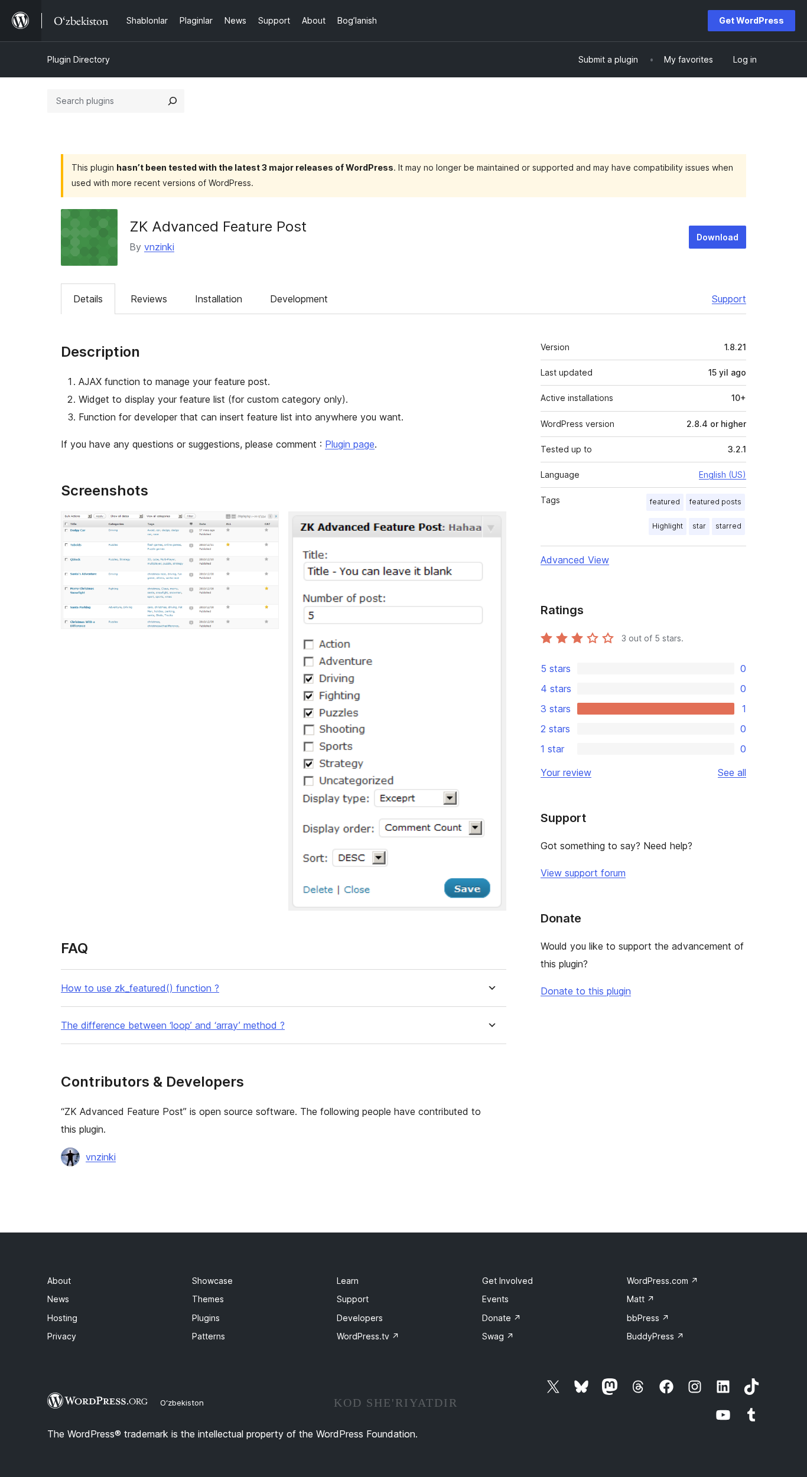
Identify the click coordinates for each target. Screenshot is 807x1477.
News (58, 1299)
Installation (218, 299)
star (699, 525)
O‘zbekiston (182, 1402)
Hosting (62, 1318)
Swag (498, 1336)
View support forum (583, 873)
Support (729, 299)
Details (88, 299)
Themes (208, 1299)
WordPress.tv (368, 1336)
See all (732, 772)
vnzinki (159, 247)
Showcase (212, 1281)
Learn (348, 1281)
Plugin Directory (78, 59)
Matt (641, 1299)
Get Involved (507, 1281)
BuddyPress (655, 1336)
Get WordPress (751, 20)
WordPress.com (662, 1281)
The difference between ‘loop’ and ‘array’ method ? (173, 1025)
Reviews (149, 299)
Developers (360, 1318)
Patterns (208, 1336)
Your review (566, 772)
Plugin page (350, 444)
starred (728, 525)
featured (665, 501)
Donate (501, 1318)
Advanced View (575, 560)
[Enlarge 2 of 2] (490, 527)
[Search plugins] (172, 101)
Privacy (61, 1336)
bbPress (648, 1318)
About (59, 1281)
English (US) (722, 474)
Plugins (206, 1318)
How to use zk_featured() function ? (140, 988)
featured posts (715, 501)
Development (299, 299)
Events (495, 1299)
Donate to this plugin (586, 991)
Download (717, 237)
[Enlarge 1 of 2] (263, 527)
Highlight (667, 525)
